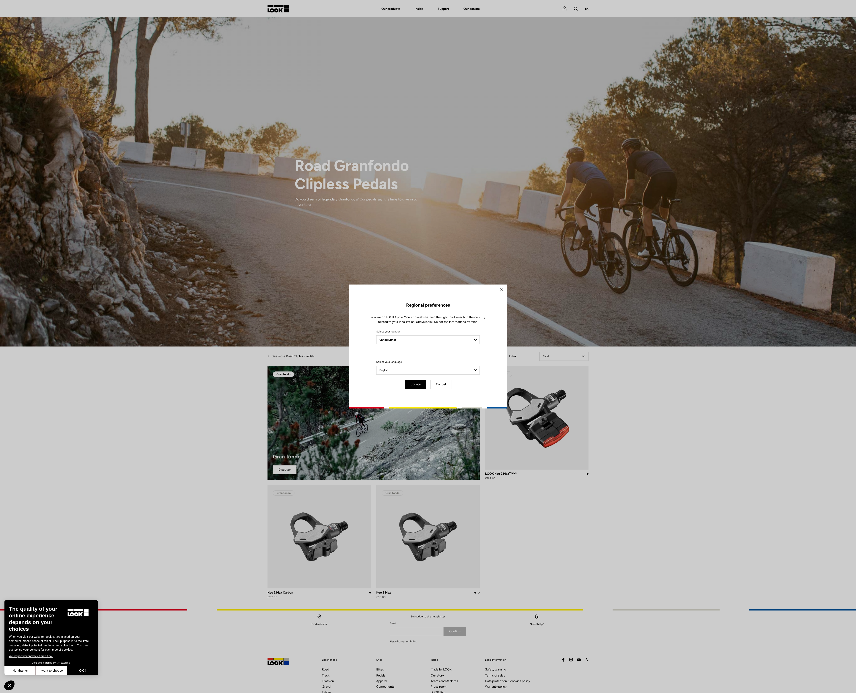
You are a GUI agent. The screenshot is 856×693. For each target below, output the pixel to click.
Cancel (441, 384)
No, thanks (20, 670)
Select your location (388, 331)
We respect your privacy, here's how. (31, 656)
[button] (9, 685)
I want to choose (51, 670)
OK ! (82, 670)
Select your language (389, 361)
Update (415, 384)
